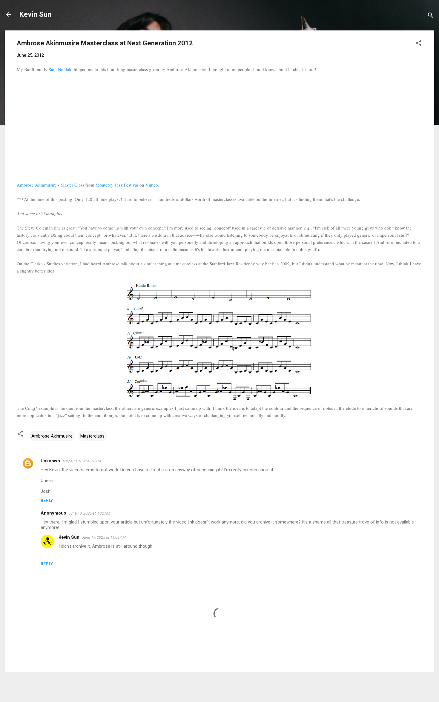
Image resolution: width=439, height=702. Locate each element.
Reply (47, 500)
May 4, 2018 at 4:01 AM (81, 461)
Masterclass (92, 436)
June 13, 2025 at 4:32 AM (89, 513)
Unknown (50, 461)
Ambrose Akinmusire (52, 436)
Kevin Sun (35, 14)
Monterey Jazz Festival (117, 185)
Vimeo (151, 185)
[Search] (430, 16)
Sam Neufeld (61, 69)
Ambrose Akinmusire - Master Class (50, 185)
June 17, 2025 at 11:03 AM (104, 537)
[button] (418, 44)
